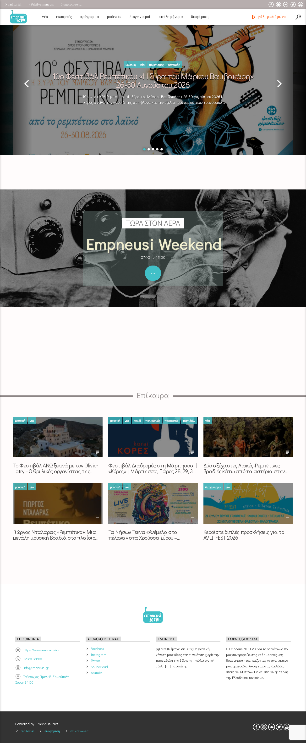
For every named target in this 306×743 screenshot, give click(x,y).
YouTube (97, 673)
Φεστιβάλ (174, 64)
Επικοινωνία (72, 4)
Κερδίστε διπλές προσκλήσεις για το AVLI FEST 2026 (243, 534)
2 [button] (149, 149)
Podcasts (114, 17)
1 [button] (144, 149)
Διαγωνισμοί (140, 17)
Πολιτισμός (156, 64)
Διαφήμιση (199, 17)
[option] (153, 85)
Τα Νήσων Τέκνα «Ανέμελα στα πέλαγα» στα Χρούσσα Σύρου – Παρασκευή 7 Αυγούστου (143, 534)
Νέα (45, 17)
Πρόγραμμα (89, 17)
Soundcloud (99, 667)
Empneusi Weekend (154, 243)
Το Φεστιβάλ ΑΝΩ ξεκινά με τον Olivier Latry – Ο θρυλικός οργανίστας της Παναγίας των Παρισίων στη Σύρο (55, 468)
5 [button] (161, 149)
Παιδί (137, 420)
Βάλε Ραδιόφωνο (271, 17)
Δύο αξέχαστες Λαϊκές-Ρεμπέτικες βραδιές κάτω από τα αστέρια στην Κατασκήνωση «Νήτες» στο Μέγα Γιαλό (247, 468)
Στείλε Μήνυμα (171, 17)
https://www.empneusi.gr (41, 650)
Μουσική (131, 64)
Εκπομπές (64, 17)
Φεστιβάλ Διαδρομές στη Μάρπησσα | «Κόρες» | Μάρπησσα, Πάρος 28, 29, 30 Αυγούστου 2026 (152, 468)
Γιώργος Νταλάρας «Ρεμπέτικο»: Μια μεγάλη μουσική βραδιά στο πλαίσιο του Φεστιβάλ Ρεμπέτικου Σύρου (54, 534)
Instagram (98, 654)
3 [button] (153, 149)
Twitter (95, 660)
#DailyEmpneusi (42, 4)
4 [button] (157, 149)
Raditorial (14, 4)
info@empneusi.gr (36, 667)
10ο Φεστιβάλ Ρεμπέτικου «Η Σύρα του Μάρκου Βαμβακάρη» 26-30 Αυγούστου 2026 (153, 80)
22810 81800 (32, 659)
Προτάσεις (171, 420)
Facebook (97, 648)
